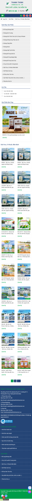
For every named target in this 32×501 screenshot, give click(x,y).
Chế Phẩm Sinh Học (8, 71)
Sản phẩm (11, 19)
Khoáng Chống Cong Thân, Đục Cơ (11, 40)
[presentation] (4, 123)
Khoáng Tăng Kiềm (7, 43)
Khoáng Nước (6, 46)
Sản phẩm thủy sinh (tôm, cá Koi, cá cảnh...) (13, 78)
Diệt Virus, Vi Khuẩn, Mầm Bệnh (10, 67)
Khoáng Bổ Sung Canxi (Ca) (9, 60)
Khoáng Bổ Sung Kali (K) (9, 53)
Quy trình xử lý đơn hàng (7, 441)
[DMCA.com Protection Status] (4, 500)
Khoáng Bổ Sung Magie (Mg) (10, 57)
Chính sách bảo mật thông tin (8, 444)
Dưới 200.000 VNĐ (8, 91)
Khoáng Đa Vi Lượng (8, 33)
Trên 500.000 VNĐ (8, 96)
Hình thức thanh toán (7, 429)
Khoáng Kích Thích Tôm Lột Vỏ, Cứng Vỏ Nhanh (14, 36)
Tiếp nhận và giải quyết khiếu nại (9, 448)
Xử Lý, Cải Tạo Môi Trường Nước (10, 64)
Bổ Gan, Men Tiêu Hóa (8, 74)
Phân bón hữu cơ (7, 81)
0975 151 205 (13, 11)
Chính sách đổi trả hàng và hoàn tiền (10, 437)
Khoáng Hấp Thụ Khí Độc (9, 50)
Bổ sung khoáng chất (8, 29)
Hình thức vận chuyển (7, 433)
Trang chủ (4, 19)
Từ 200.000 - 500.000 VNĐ (10, 94)
